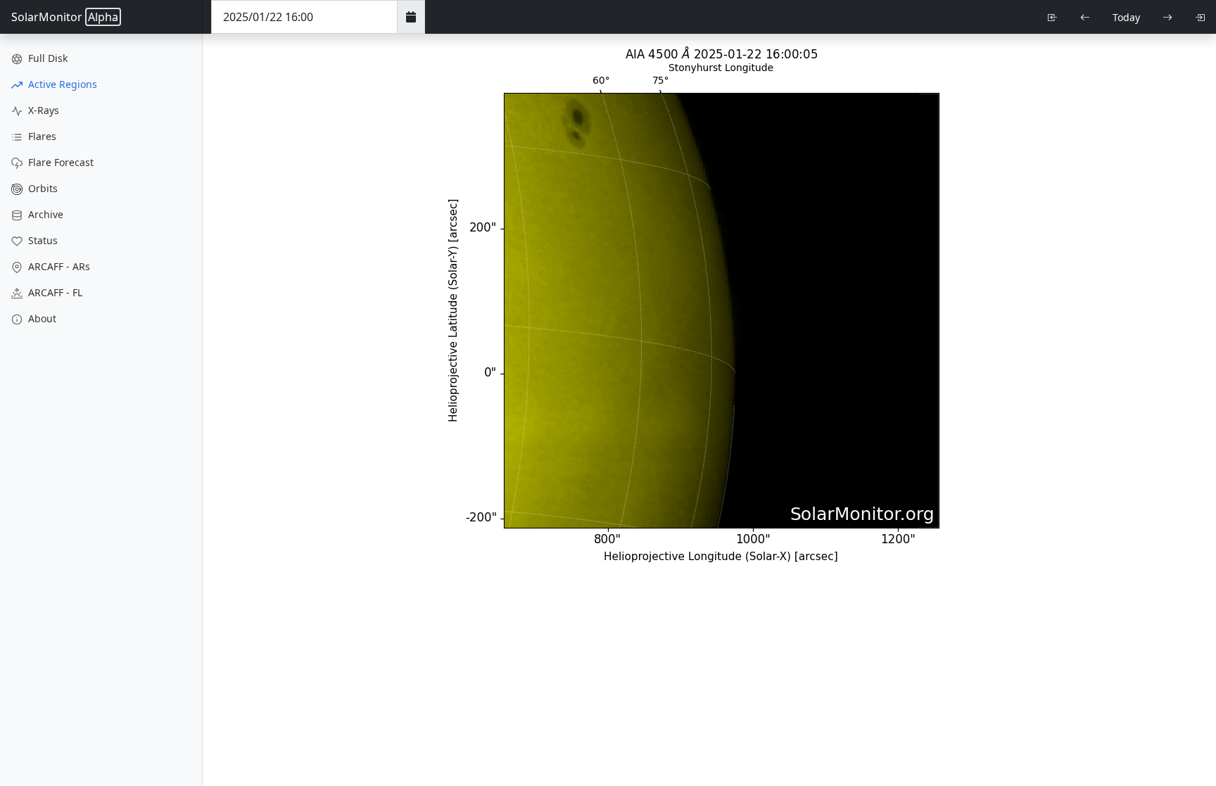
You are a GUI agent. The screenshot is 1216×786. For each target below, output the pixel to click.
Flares (40, 136)
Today (1126, 17)
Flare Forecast (59, 162)
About (40, 318)
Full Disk (46, 58)
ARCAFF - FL (53, 292)
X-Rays (42, 110)
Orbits (41, 188)
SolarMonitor (64, 17)
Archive (44, 214)
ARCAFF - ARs (57, 266)
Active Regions (61, 84)
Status (41, 240)
